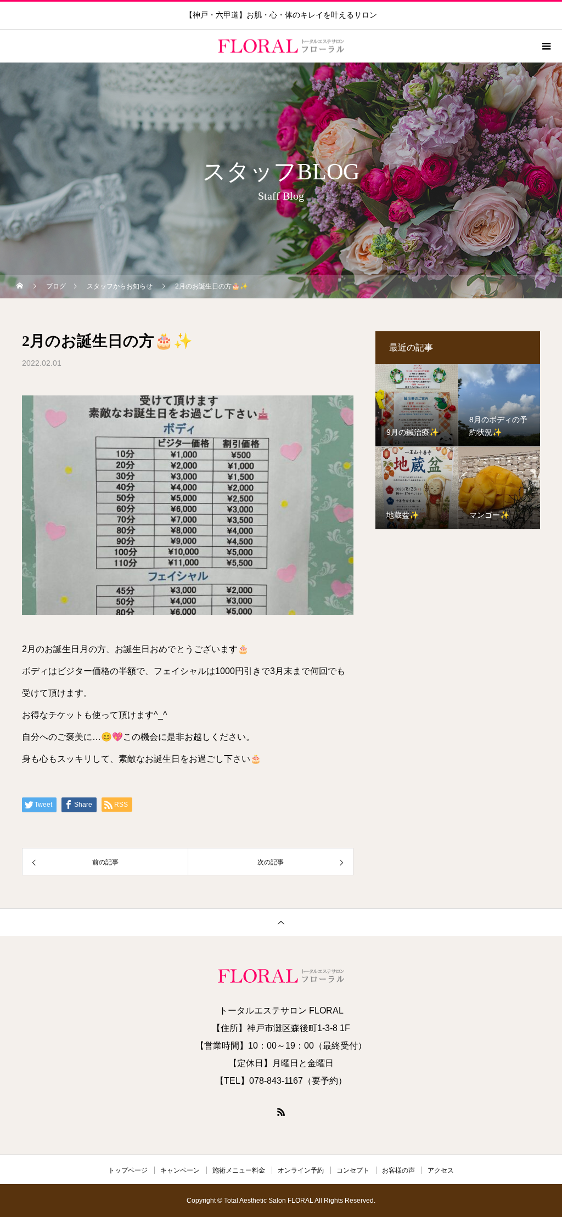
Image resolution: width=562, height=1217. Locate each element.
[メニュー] (545, 46)
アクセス (441, 1170)
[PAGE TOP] (281, 922)
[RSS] (281, 1111)
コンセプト (352, 1170)
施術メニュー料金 (238, 1170)
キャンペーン (180, 1170)
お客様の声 (398, 1170)
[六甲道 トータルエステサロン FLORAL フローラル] (281, 976)
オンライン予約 (301, 1170)
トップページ (128, 1170)
